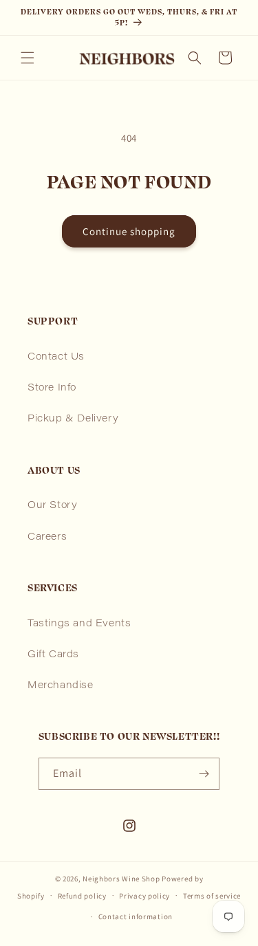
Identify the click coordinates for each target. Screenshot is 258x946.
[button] (27, 58)
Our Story (52, 506)
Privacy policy (144, 896)
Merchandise (61, 686)
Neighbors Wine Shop (121, 878)
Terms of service (212, 896)
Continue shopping (129, 231)
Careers (47, 537)
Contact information (135, 916)
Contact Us (56, 357)
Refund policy (82, 896)
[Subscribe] (204, 774)
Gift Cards (53, 655)
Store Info (52, 388)
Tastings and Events (79, 624)
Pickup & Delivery (73, 419)
